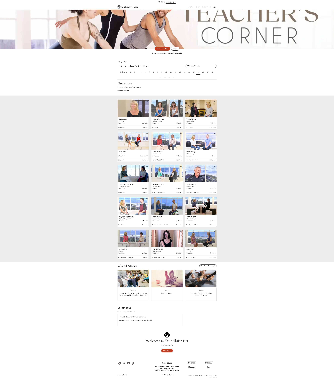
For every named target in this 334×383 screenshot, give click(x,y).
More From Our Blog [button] (207, 266)
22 (160, 77)
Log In (215, 7)
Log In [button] (175, 49)
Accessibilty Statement (167, 375)
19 (203, 72)
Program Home (123, 62)
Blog (170, 363)
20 (207, 72)
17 (194, 72)
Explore (177, 366)
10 (161, 72)
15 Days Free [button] (170, 2)
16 (189, 72)
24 (169, 77)
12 (171, 72)
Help (164, 363)
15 (184, 72)
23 (164, 77)
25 (174, 77)
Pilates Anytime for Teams (167, 368)
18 (198, 72)
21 (212, 72)
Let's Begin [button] (167, 351)
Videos (198, 7)
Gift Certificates (159, 366)
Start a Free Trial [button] (162, 49)
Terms (172, 366)
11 (166, 72)
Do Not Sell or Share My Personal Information (166, 370)
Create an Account (134, 320)
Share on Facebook (123, 90)
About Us (190, 7)
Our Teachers (206, 7)
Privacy (167, 366)
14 (180, 72)
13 (175, 72)
